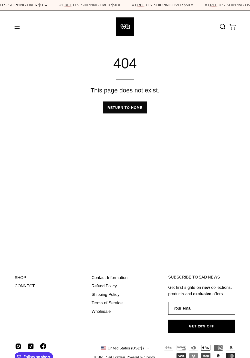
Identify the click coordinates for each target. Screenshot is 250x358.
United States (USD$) (126, 348)
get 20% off (202, 326)
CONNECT (25, 286)
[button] (222, 26)
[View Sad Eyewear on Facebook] (43, 346)
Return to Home (124, 108)
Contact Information (109, 277)
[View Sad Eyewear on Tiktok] (30, 346)
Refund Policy (104, 286)
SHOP (20, 277)
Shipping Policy (106, 294)
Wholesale (101, 311)
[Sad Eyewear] (125, 26)
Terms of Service (107, 303)
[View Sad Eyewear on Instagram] (18, 346)
